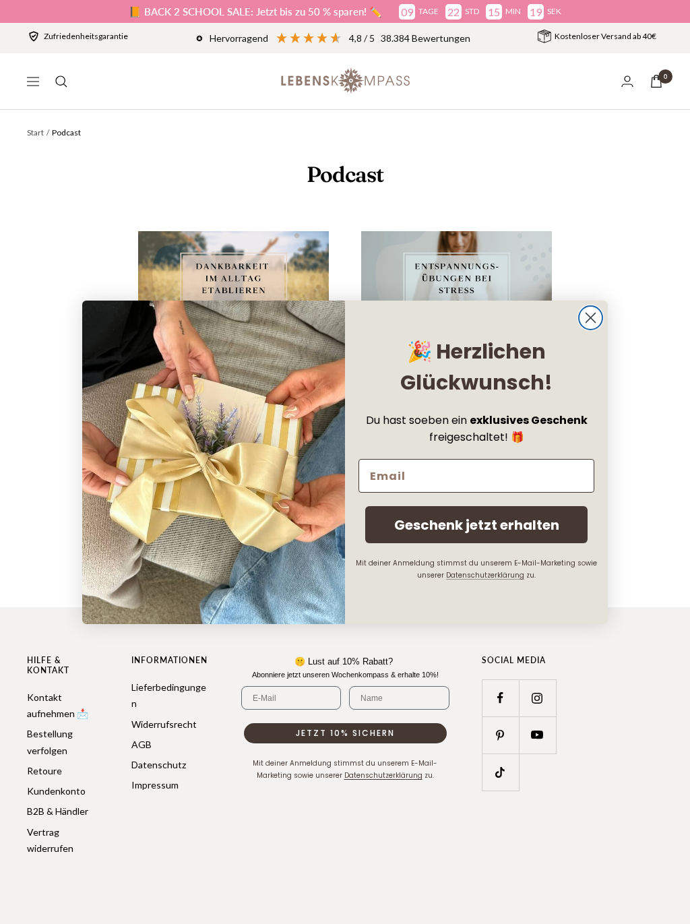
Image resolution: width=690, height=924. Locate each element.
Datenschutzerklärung (485, 575)
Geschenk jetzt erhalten (476, 525)
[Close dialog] (590, 318)
